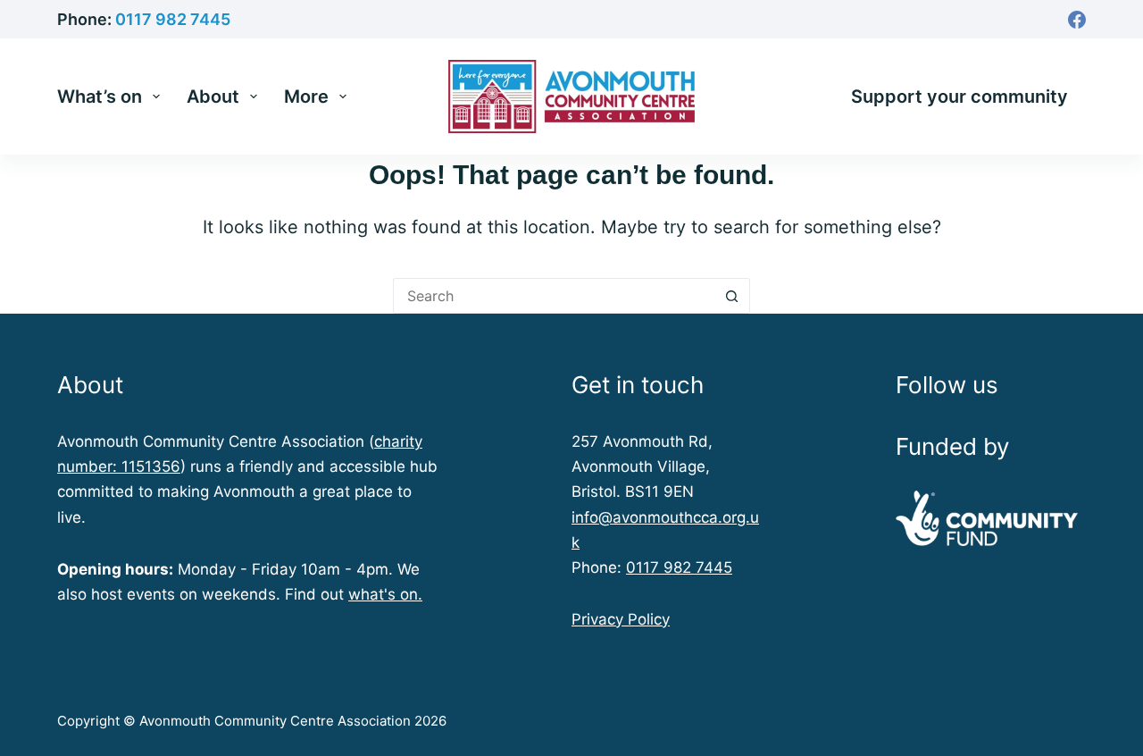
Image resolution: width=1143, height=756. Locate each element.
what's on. (385, 594)
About (213, 96)
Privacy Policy (621, 619)
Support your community (959, 96)
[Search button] (732, 296)
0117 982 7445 (172, 19)
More (306, 96)
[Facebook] (1077, 20)
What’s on (99, 96)
